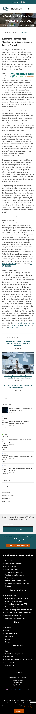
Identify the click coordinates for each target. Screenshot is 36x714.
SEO (3, 489)
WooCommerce (6, 498)
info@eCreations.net (18, 685)
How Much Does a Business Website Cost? (21, 456)
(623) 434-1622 (18, 682)
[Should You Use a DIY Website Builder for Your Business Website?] (5, 410)
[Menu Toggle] (29, 9)
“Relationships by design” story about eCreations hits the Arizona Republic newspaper (18, 343)
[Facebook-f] (16, 689)
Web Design (5, 492)
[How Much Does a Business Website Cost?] (5, 457)
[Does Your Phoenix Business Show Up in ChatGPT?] (5, 470)
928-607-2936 (13, 328)
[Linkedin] (21, 2)
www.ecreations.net (9, 264)
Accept (19, 711)
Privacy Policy (28, 707)
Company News (24, 32)
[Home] (2, 25)
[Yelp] (24, 689)
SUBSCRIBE (18, 530)
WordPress (4, 501)
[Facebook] (24, 2)
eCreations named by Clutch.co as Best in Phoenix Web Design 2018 (18, 386)
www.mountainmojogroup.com (23, 323)
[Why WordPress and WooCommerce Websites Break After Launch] (5, 423)
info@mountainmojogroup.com (20, 325)
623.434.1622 (15, 2)
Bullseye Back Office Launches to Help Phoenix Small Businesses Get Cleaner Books (20, 440)
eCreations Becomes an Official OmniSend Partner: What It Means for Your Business (18, 377)
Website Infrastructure (7, 495)
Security (4, 486)
